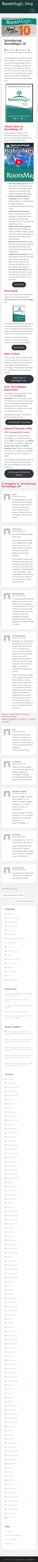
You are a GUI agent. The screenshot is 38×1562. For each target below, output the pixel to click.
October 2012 (12, 1348)
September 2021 (12, 1145)
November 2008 (12, 1501)
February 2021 (12, 1149)
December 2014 (12, 1265)
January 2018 (11, 1199)
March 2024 (11, 1112)
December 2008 (12, 1497)
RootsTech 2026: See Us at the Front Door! (17, 1000)
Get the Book (19, 347)
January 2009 (11, 1493)
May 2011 (10, 1397)
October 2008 (12, 1505)
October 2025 (12, 1091)
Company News (13, 922)
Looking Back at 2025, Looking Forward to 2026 (18, 1007)
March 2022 (11, 1137)
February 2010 (12, 1443)
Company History (13, 918)
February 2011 (12, 1406)
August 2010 (11, 1426)
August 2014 (11, 1282)
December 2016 (12, 1215)
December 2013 (12, 1306)
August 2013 (11, 1315)
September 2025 (12, 1095)
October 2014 (12, 1273)
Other (10, 955)
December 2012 (12, 1340)
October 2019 (12, 1174)
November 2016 (12, 1220)
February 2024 (12, 1116)
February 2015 (12, 1261)
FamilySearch (12, 943)
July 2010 (10, 1431)
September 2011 (12, 1381)
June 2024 (10, 1108)
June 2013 (10, 1323)
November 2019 (12, 1170)
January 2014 (11, 1302)
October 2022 (12, 1133)
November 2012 (12, 1344)
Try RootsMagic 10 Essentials (19, 422)
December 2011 (12, 1373)
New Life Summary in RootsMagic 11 (17, 1012)
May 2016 (10, 1232)
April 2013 (10, 1327)
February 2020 (12, 1166)
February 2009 (12, 1488)
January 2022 (11, 1141)
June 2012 (10, 1356)
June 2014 (10, 1290)
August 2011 (11, 1385)
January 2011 (11, 1410)
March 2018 (11, 1191)
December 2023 (12, 1120)
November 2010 (12, 1418)
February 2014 (12, 1298)
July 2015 (10, 1257)
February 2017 (12, 1211)
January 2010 (11, 1447)
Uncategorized (27, 52)
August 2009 (11, 1464)
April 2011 (10, 1402)
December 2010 (12, 1414)
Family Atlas (12, 934)
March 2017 (11, 1207)
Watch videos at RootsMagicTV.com (19, 379)
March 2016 (11, 1236)
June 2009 (10, 1472)
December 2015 (12, 1248)
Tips (9, 976)
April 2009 (10, 1480)
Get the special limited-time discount (19, 473)
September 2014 (12, 1277)
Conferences (12, 926)
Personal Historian (14, 959)
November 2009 (12, 1455)
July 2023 (10, 1124)
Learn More (19, 284)
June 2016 (10, 1228)
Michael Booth (21, 50)
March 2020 (11, 1162)
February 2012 (12, 1364)
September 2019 (12, 1178)
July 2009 (10, 1468)
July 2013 (10, 1319)
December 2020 (12, 1153)
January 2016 (11, 1244)
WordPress (31, 1560)
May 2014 (10, 1294)
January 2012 (11, 1368)
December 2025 (12, 1087)
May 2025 (10, 1100)
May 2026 (10, 1079)
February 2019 (12, 1186)
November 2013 (12, 1311)
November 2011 (12, 1377)
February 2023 (12, 1129)
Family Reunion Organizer (16, 938)
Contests (11, 930)
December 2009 (12, 1451)
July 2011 (10, 1389)
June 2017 (10, 1203)
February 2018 (12, 1195)
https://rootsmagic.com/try (13, 417)
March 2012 (11, 1360)
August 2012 (11, 1352)
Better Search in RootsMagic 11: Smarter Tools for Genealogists (19, 1017)
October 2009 (12, 1459)
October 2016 (12, 1224)
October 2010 (12, 1422)
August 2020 (11, 1157)
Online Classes (13, 951)
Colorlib (17, 1560)
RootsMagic (18, 52)
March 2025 (11, 1104)
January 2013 (11, 1335)
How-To (10, 947)
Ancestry (11, 914)
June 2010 (10, 1435)
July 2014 (10, 1286)
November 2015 (12, 1253)
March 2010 (11, 1439)
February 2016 (12, 1240)
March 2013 (11, 1331)
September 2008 (12, 1509)
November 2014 (12, 1269)
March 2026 (11, 1083)
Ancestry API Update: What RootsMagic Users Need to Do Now (18, 994)
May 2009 (10, 1476)
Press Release (9, 52)
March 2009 (11, 1484)
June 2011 (10, 1393)
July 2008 (10, 1517)
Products (11, 967)
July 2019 (10, 1182)
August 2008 (11, 1513)
